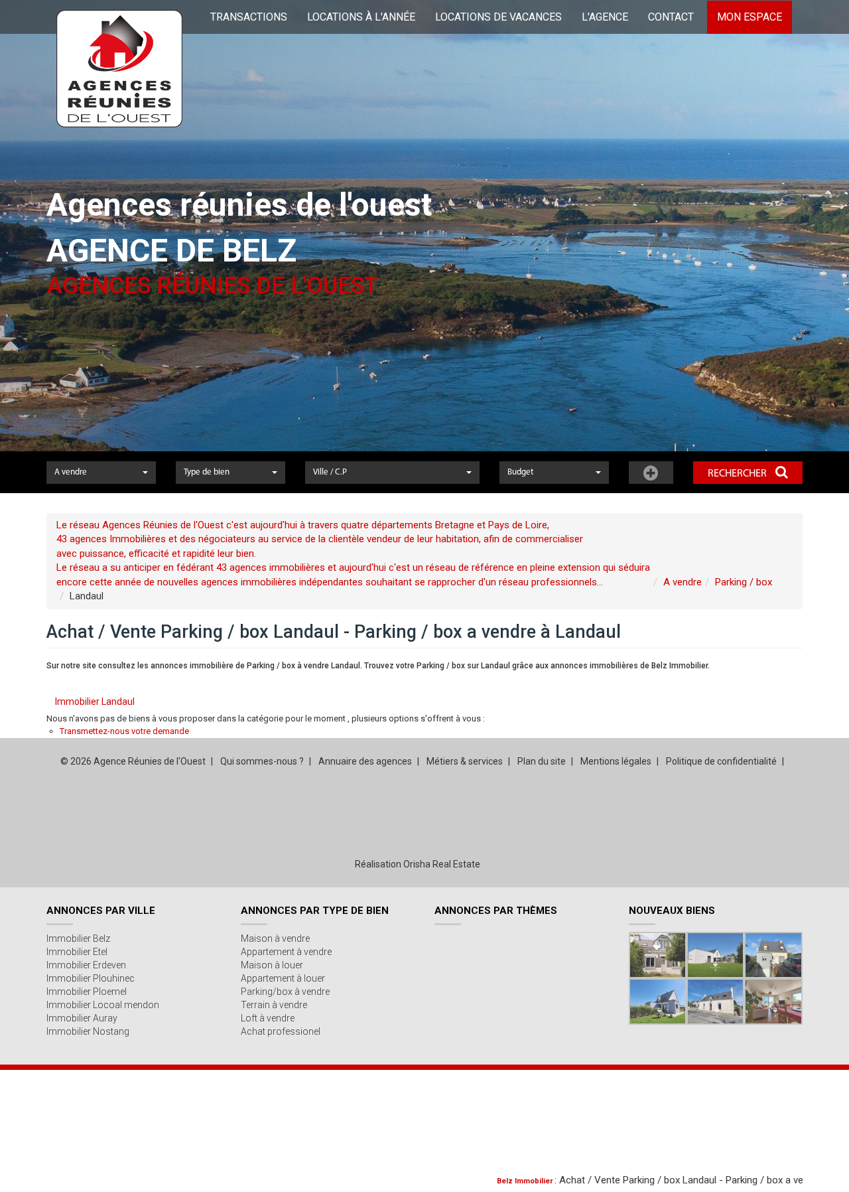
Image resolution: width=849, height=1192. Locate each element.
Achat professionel (280, 1031)
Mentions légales (615, 761)
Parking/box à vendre (285, 991)
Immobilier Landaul (95, 701)
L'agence (605, 17)
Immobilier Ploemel (86, 991)
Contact (671, 17)
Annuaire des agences (365, 761)
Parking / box (743, 582)
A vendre (682, 582)
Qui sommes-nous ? (262, 761)
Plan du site (541, 761)
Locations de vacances (498, 17)
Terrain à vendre (274, 1005)
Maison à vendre (275, 938)
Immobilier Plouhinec (90, 978)
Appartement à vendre (286, 951)
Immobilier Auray (81, 1018)
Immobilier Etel (76, 951)
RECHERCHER (738, 474)
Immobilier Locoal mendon (102, 1005)
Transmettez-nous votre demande (124, 731)
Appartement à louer (283, 978)
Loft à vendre (267, 1018)
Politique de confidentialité (721, 761)
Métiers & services (464, 761)
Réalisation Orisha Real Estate (417, 864)
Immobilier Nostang (87, 1031)
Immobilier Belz (78, 938)
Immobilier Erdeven (86, 965)
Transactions (248, 17)
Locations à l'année (361, 17)
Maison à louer (272, 965)
